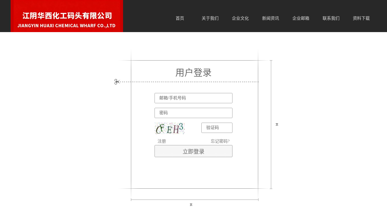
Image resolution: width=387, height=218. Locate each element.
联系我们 (331, 18)
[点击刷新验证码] (169, 128)
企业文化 (240, 18)
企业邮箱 (300, 18)
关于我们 (210, 18)
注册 (162, 141)
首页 (180, 18)
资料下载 (361, 18)
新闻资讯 (270, 18)
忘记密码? (220, 141)
